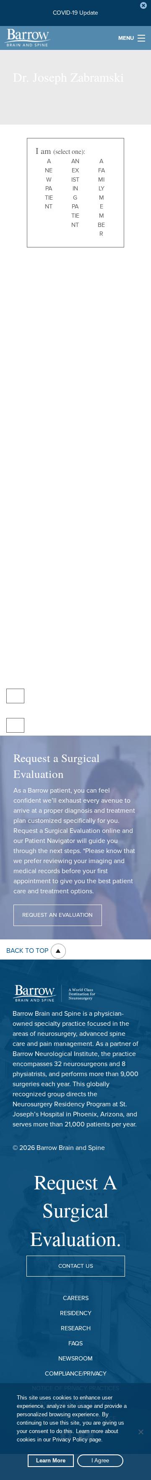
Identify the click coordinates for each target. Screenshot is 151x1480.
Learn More (50, 1460)
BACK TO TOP (28, 951)
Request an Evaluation (57, 915)
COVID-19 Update (75, 12)
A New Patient (49, 184)
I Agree (100, 1460)
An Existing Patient (75, 193)
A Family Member (101, 197)
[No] (140, 1432)
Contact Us (75, 1266)
